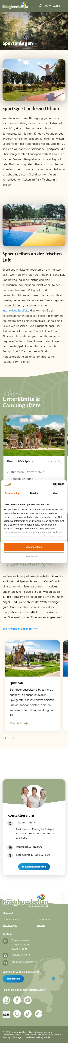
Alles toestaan (34, 547)
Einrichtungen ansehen (17, 628)
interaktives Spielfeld (15, 310)
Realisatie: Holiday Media (37, 1037)
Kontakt (41, 925)
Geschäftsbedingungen (40, 1032)
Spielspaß (16, 683)
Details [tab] (34, 493)
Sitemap (6, 1037)
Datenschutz (30, 1034)
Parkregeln (18, 1037)
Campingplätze (11, 919)
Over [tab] (56, 493)
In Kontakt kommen (34, 866)
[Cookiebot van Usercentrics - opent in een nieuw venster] (50, 485)
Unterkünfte (43, 919)
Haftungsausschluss (12, 1034)
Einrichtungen (10, 925)
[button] (6, 738)
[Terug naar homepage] (15, 6)
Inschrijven (13, 978)
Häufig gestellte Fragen (49, 1034)
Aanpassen (32, 556)
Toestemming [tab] (12, 493)
